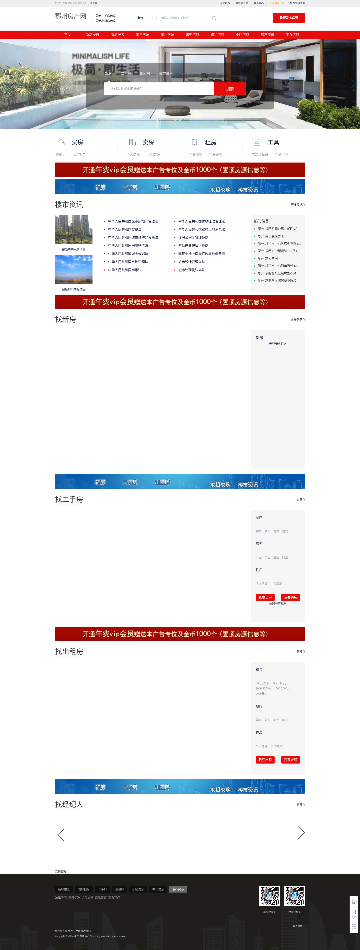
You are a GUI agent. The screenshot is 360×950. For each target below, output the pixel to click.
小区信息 (242, 34)
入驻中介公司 (276, 3)
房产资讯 (267, 34)
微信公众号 (242, 3)
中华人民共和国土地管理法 (128, 262)
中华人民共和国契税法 (124, 229)
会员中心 (259, 3)
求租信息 (217, 34)
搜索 (230, 89)
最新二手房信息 (105, 16)
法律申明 (61, 897)
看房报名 (117, 34)
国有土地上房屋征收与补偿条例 (201, 254)
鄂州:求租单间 (268, 258)
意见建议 (101, 897)
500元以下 (262, 683)
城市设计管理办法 (191, 262)
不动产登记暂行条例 (193, 245)
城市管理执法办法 (191, 270)
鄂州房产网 (70, 16)
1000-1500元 (263, 688)
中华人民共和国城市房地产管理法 (133, 221)
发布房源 (178, 889)
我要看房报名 (278, 343)
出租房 (119, 889)
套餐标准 (74, 897)
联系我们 (114, 897)
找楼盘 (61, 154)
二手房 (102, 889)
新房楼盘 (92, 34)
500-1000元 (279, 683)
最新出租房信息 (105, 21)
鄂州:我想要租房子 (271, 236)
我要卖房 (265, 597)
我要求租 (215, 154)
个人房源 (133, 154)
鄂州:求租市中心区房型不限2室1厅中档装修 (280, 243)
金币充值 (87, 897)
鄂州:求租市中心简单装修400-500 (280, 265)
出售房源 (142, 34)
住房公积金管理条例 (193, 237)
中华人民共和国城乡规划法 (128, 254)
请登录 (93, 3)
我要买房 (290, 597)
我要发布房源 (289, 18)
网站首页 (225, 3)
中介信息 (292, 34)
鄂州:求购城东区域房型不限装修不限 (280, 273)
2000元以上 (263, 693)
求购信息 (192, 34)
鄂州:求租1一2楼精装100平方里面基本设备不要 (280, 251)
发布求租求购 (297, 3)
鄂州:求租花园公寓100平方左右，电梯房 (280, 229)
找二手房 (79, 154)
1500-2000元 (282, 688)
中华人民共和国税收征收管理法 (201, 221)
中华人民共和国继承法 (124, 270)
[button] (175, 119)
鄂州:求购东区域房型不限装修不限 (280, 280)
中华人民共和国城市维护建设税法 (133, 237)
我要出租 (195, 154)
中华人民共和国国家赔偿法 (128, 245)
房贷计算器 (259, 154)
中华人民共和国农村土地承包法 (201, 229)
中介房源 (153, 154)
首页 (67, 34)
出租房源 (167, 34)
